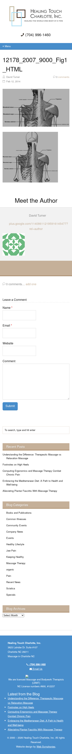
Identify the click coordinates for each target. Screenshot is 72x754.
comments (62, 77)
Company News (14, 531)
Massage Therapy (15, 563)
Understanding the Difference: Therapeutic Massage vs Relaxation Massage (32, 456)
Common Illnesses (16, 519)
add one (31, 284)
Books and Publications (19, 512)
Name (7, 307)
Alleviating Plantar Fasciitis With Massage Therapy (30, 491)
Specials (11, 594)
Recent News (13, 582)
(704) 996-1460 (37, 664)
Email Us (37, 669)
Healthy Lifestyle (15, 544)
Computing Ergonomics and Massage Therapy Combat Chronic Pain (32, 472)
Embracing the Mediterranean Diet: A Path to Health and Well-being (33, 482)
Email (7, 325)
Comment (9, 361)
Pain (8, 575)
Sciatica (10, 588)
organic (10, 569)
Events (10, 538)
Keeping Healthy (15, 557)
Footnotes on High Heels (16, 464)
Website (8, 343)
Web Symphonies (46, 746)
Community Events (16, 525)
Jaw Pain (11, 550)
